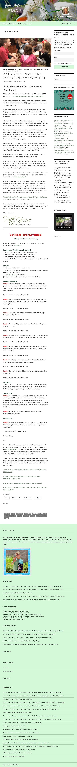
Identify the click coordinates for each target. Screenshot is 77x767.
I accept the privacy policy (64, 63)
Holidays (33, 69)
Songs (6, 518)
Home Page (6, 668)
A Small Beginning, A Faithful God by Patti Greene (17, 712)
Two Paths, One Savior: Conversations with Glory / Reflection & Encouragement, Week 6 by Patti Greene (33, 589)
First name (57, 50)
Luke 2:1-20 (12, 274)
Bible (13, 513)
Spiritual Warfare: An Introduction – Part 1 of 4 (61, 149)
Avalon (7, 513)
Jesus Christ (40, 69)
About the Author (66, 23)
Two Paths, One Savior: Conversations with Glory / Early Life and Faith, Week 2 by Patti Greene (30, 716)
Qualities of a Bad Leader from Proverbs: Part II (63, 137)
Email (55, 57)
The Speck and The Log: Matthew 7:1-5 (14, 619)
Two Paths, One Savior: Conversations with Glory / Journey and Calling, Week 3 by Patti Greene (35, 631)
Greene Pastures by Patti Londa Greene (17, 24)
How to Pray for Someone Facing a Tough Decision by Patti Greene (36, 634)
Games (20, 515)
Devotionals (12, 69)
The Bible (17, 71)
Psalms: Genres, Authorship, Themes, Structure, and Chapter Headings (63, 133)
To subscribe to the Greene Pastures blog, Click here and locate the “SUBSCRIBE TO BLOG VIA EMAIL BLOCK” (25, 198)
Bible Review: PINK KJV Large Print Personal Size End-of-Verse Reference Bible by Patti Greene (30, 746)
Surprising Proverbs (60, 143)
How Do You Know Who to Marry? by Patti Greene (17, 593)
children (19, 513)
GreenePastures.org (23, 69)
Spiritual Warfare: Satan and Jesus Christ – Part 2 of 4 (64, 146)
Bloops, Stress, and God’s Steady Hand (14, 756)
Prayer (32, 515)
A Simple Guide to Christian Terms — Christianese (17, 753)
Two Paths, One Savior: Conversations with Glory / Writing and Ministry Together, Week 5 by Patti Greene (33, 596)
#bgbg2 (5, 69)
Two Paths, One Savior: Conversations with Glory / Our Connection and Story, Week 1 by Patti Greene (32, 719)
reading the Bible (42, 515)
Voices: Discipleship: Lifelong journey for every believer (19, 749)
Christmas (28, 513)
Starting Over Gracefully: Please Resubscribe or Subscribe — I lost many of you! (35, 644)
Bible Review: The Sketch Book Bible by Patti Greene (18, 736)
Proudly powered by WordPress (10, 764)
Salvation (11, 71)
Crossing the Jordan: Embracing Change (28, 641)
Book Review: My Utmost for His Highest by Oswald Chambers (21, 732)
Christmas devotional (39, 513)
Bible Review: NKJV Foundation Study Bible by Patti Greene (20, 739)
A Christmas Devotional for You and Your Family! (24, 75)
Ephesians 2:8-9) (20, 177)
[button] (60, 224)
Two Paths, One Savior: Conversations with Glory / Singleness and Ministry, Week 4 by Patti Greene (31, 599)
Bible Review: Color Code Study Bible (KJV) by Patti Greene (20, 729)
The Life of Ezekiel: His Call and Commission (16, 611)
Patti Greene (6, 644)
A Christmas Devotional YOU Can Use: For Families (28, 96)
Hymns (26, 515)
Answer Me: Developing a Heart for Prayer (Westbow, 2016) (22, 483)
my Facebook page (11, 449)
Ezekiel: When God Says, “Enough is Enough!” (16, 613)
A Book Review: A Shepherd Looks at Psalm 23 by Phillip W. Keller (63, 128)
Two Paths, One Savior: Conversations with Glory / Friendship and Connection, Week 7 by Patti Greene (32, 586)
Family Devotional (10, 515)
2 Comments (22, 81)
